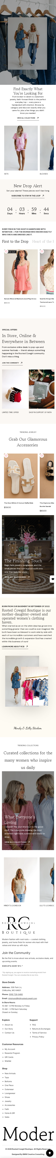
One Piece (9, 1085)
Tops (7, 1077)
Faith (7, 1109)
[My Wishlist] (49, 6)
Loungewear (10, 1093)
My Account (10, 1049)
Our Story (9, 1029)
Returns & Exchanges (41, 1029)
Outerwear (9, 1089)
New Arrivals (10, 1073)
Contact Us (9, 1033)
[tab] (15, 241)
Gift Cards (9, 1057)
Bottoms (8, 1081)
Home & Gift (10, 1113)
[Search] (8, 6)
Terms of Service (39, 1033)
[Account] (44, 6)
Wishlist (8, 1061)
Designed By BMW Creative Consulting (28, 1154)
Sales (7, 1117)
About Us (9, 1025)
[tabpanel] (28, 278)
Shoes (7, 1097)
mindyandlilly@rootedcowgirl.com (22, 998)
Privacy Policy (38, 1037)
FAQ (34, 1025)
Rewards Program (12, 1053)
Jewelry (8, 1101)
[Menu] (3, 6)
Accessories (10, 1105)
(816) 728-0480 (16, 994)
